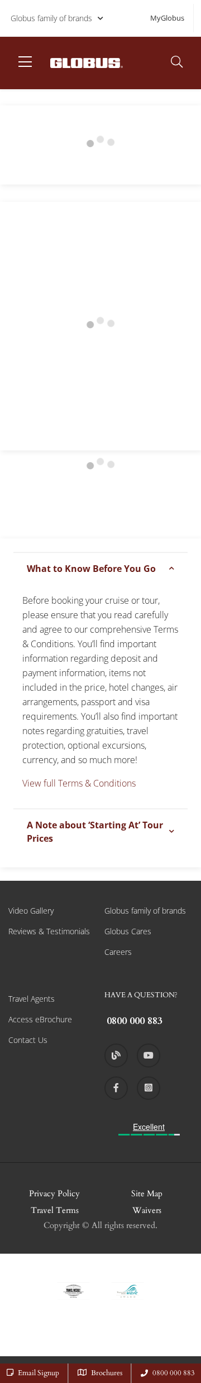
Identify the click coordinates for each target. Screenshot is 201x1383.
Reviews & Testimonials (49, 931)
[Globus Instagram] (148, 1088)
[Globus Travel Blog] (116, 1055)
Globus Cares (127, 931)
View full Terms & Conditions (79, 783)
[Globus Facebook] (116, 1088)
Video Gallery (31, 910)
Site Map (146, 1193)
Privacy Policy (54, 1193)
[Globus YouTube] (148, 1055)
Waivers (146, 1210)
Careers (118, 952)
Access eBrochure (40, 1019)
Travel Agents (31, 998)
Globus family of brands (51, 18)
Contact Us (27, 1040)
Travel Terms (55, 1210)
